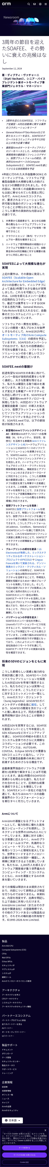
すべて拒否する (24, 1148)
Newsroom (11, 17)
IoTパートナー (8, 1036)
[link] (6, 4)
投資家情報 (6, 1090)
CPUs (4, 953)
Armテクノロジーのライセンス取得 (16, 981)
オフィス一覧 (7, 1094)
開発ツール (6, 977)
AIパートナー (7, 1028)
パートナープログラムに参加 (14, 1020)
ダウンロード (7, 1053)
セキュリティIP (8, 965)
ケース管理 (6, 1057)
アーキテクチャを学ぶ (11, 994)
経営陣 (4, 1086)
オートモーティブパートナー (14, 1032)
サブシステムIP (8, 969)
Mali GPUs (6, 957)
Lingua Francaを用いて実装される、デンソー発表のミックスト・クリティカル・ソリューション (26, 565)
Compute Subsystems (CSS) (14, 949)
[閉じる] (45, 1130)
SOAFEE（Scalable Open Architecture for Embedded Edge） (24, 279)
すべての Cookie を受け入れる (24, 1155)
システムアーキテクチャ (12, 1002)
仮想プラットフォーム (28, 509)
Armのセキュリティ (10, 1110)
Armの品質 (6, 1106)
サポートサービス (9, 1069)
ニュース (5, 1098)
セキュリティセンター (11, 1061)
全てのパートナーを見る (12, 1024)
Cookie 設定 (24, 1162)
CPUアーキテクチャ (10, 998)
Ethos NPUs (7, 961)
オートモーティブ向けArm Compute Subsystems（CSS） (24, 337)
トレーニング (7, 1073)
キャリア (5, 1102)
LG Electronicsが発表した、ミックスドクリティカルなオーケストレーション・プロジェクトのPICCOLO (26, 554)
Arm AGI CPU (7, 945)
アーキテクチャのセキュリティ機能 (16, 1006)
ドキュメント (7, 1049)
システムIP (6, 973)
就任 (34, 704)
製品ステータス (8, 1065)
